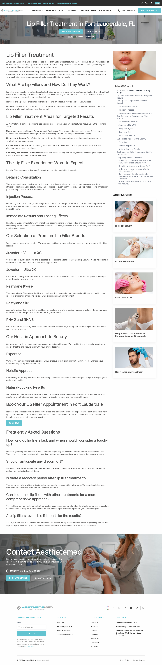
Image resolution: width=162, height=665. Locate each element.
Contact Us (95, 643)
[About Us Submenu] (42, 11)
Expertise (122, 142)
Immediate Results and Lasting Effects (135, 113)
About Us (36, 10)
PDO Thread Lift (123, 297)
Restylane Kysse (125, 129)
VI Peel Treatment (124, 261)
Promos (94, 631)
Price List (94, 646)
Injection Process (126, 110)
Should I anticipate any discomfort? (134, 166)
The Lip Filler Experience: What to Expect (132, 102)
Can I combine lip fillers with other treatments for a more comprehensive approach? (135, 176)
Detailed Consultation (127, 106)
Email (19, 623)
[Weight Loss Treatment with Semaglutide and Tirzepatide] (134, 319)
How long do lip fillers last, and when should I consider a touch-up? (135, 161)
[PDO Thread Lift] (134, 283)
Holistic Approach (126, 146)
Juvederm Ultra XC (127, 125)
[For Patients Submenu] (113, 11)
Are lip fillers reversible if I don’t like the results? (134, 182)
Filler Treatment (123, 226)
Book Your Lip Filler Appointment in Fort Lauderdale (135, 153)
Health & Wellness (64, 631)
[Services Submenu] (56, 11)
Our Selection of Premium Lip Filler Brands (132, 117)
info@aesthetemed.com (130, 626)
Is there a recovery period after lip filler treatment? (133, 170)
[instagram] (125, 608)
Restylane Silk (124, 132)
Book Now (14, 423)
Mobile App (95, 638)
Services (50, 10)
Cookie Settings (139, 660)
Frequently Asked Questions (129, 158)
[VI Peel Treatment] (134, 247)
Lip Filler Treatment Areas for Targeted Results (134, 97)
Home (70, 37)
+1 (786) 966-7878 (129, 623)
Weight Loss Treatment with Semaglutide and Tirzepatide (130, 334)
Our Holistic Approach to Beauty (131, 139)
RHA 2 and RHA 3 (126, 135)
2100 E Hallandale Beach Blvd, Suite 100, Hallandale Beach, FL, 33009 (129, 633)
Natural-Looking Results (129, 149)
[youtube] (131, 608)
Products (94, 635)
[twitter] (143, 608)
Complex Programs (68, 10)
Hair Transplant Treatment (129, 372)
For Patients (105, 10)
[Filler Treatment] (134, 211)
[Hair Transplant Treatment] (134, 357)
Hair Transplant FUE (64, 626)
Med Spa (60, 623)
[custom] (119, 608)
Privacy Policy (29, 646)
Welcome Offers (88, 10)
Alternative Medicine (65, 635)
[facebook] (113, 608)
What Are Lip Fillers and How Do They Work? (133, 91)
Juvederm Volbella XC (128, 122)
